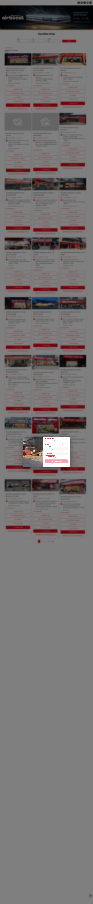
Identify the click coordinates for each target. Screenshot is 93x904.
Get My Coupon (56, 461)
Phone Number (48, 446)
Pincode (47, 450)
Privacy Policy (61, 464)
